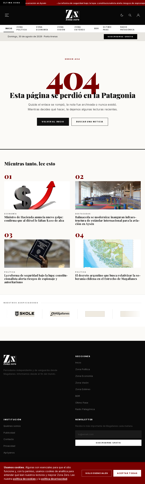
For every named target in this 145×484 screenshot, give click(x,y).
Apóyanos (9, 452)
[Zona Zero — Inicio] (72, 15)
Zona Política (21, 28)
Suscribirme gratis (108, 443)
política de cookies (24, 478)
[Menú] (7, 15)
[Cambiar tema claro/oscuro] (122, 15)
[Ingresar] (138, 15)
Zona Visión (61, 28)
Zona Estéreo (79, 28)
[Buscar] (130, 15)
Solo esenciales (96, 473)
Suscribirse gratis (120, 37)
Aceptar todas (127, 473)
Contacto (9, 439)
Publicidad (9, 432)
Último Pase (107, 28)
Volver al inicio (53, 122)
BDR (96, 28)
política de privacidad (54, 478)
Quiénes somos (12, 425)
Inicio (8, 28)
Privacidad (9, 445)
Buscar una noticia (89, 122)
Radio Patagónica (127, 28)
